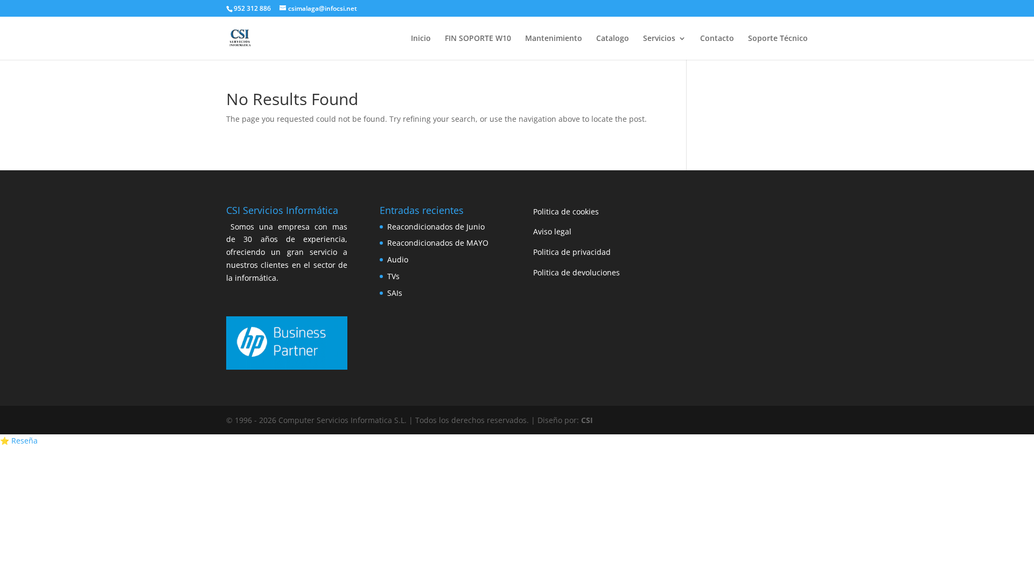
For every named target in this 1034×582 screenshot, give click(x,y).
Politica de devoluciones (576, 272)
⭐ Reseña (19, 440)
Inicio (421, 38)
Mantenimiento (553, 38)
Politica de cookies (566, 211)
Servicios (659, 38)
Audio (397, 259)
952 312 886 (252, 8)
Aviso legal (552, 231)
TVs (393, 276)
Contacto (717, 38)
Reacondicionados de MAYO (437, 243)
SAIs (394, 293)
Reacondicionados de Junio (436, 226)
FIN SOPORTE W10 (478, 38)
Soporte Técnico (778, 38)
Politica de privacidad (572, 252)
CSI (587, 420)
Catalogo (612, 38)
